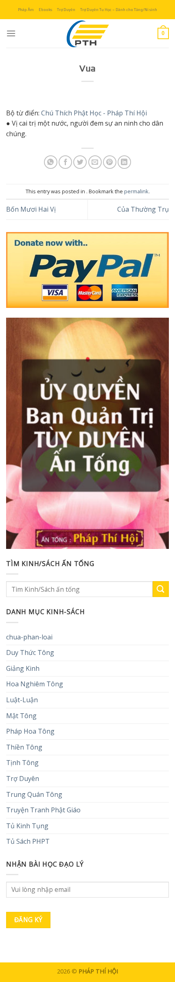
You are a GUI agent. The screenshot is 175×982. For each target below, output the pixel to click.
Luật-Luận (22, 699)
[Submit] (161, 589)
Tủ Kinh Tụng (27, 825)
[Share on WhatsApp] (50, 162)
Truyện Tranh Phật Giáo (43, 809)
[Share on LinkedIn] (124, 162)
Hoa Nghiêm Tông (34, 683)
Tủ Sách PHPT (28, 841)
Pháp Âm (26, 9)
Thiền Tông (24, 747)
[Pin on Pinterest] (109, 162)
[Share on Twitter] (80, 162)
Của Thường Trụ (143, 209)
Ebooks (45, 9)
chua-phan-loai (29, 637)
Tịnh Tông (22, 762)
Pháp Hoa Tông (30, 731)
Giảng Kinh (22, 668)
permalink (136, 191)
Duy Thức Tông (30, 652)
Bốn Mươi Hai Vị (31, 209)
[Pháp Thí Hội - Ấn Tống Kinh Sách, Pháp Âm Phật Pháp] (87, 33)
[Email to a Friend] (95, 162)
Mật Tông (21, 715)
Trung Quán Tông (34, 794)
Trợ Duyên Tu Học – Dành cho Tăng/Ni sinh (118, 9)
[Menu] (11, 33)
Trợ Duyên (66, 9)
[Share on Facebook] (65, 162)
